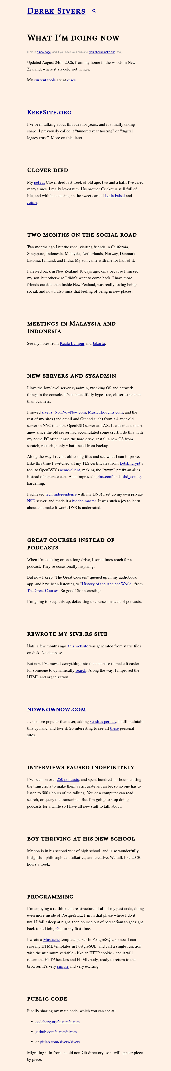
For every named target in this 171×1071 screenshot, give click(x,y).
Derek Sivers (56, 11)
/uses (71, 80)
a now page (44, 52)
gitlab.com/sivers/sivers (60, 1041)
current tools (45, 80)
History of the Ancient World (107, 584)
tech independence (61, 494)
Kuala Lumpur (72, 343)
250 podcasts (68, 779)
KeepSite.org (49, 112)
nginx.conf (103, 476)
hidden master (84, 500)
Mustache (51, 939)
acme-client (70, 470)
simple (63, 966)
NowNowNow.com (70, 412)
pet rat (39, 182)
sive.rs (47, 412)
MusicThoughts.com (105, 412)
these (114, 728)
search (80, 670)
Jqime (32, 202)
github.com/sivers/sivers (56, 1031)
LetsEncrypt (130, 463)
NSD (31, 500)
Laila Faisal (115, 195)
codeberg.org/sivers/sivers (57, 1021)
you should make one (102, 52)
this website (78, 646)
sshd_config (131, 476)
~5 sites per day (103, 721)
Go (59, 928)
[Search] (92, 11)
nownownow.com (56, 709)
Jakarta (99, 343)
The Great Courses (43, 590)
